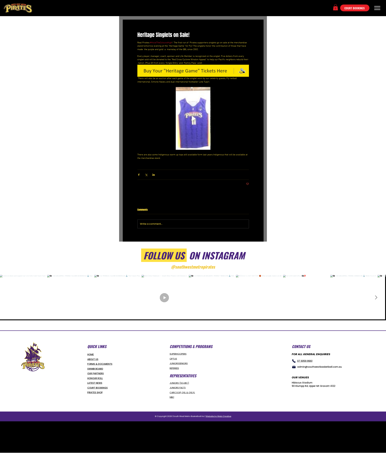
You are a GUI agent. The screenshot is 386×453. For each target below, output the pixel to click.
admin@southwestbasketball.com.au (319, 366)
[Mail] (294, 367)
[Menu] (377, 8)
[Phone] (294, 361)
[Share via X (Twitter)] (146, 174)
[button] (335, 7)
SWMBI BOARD (95, 368)
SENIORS (183, 363)
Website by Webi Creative (218, 416)
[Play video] (193, 118)
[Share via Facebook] (138, 174)
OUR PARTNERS (95, 373)
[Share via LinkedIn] (153, 174)
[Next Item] (376, 298)
